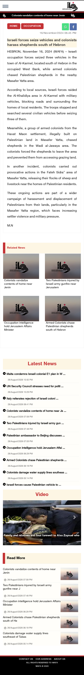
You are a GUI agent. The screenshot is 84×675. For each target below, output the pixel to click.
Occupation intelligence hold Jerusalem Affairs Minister (18, 326)
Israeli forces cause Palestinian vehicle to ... (34, 485)
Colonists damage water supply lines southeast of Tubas (25, 635)
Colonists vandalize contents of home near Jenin (33, 15)
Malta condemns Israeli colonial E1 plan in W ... (36, 374)
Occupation (32, 26)
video (42, 495)
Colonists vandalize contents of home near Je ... (36, 411)
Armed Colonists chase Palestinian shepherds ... (37, 460)
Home (14, 26)
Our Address (43, 659)
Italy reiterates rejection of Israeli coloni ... (32, 398)
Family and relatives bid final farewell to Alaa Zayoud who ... (42, 537)
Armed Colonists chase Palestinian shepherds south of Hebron (60, 326)
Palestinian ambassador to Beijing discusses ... (36, 435)
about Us (59, 659)
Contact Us (26, 659)
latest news (42, 364)
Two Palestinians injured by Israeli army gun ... (35, 423)
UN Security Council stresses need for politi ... (35, 386)
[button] (9, 517)
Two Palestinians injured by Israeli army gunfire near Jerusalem (62, 284)
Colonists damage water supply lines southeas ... (37, 472)
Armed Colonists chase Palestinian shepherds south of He (31, 619)
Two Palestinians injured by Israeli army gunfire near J (27, 587)
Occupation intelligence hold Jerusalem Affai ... (36, 448)
